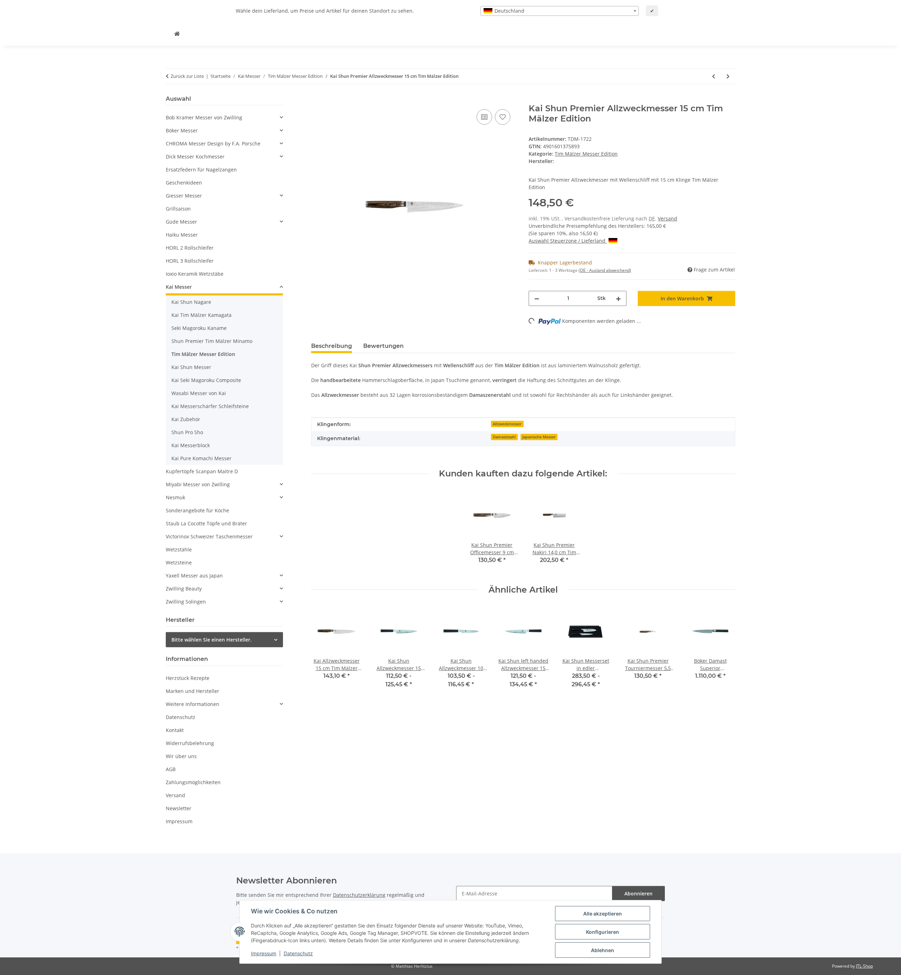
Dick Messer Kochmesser (195, 156)
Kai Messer (179, 286)
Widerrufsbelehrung (190, 743)
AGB (171, 769)
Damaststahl (504, 437)
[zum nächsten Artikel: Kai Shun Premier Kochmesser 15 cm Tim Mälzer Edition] (728, 76)
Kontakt (175, 730)
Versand (667, 218)
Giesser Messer (184, 195)
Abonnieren (638, 893)
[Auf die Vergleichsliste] (484, 117)
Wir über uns (181, 756)
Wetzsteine (179, 562)
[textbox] (559, 10)
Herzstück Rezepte (187, 678)
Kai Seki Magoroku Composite (206, 380)
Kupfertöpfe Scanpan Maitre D (202, 471)
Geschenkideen (184, 182)
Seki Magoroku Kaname (199, 328)
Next (724, 652)
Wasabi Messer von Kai (198, 393)
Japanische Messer (539, 437)
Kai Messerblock (190, 445)
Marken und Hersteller (192, 691)
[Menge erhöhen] (618, 298)
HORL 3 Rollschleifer (190, 260)
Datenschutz (298, 953)
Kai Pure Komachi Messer (201, 458)
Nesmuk (175, 497)
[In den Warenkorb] (316, 100)
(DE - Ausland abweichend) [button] (605, 270)
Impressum (263, 953)
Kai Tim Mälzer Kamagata (201, 315)
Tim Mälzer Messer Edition (586, 153)
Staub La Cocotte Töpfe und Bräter (206, 523)
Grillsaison (178, 208)
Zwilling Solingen (186, 601)
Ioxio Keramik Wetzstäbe (194, 273)
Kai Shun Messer (191, 367)
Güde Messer (181, 221)
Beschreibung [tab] (331, 346)
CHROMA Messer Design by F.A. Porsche (213, 143)
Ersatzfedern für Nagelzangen (201, 169)
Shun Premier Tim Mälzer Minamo (211, 341)
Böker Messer (182, 130)
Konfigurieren (602, 932)
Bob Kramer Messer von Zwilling (204, 117)
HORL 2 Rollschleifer (190, 247)
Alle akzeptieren (602, 914)
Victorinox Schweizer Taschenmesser (209, 536)
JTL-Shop (864, 966)
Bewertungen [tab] (383, 346)
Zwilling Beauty (184, 588)
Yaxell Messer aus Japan (194, 575)
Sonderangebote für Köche (197, 510)
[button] (224, 117)
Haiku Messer (182, 234)
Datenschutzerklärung (359, 895)
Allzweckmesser (507, 423)
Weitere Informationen (192, 704)
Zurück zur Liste (187, 76)
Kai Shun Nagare (191, 302)
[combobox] (559, 11)
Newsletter (178, 808)
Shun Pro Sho (187, 432)
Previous (322, 652)
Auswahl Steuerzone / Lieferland (568, 240)
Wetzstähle (179, 549)
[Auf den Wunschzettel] (502, 117)
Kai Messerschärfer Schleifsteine (210, 406)
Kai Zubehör (185, 419)
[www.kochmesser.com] (177, 33)
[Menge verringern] (536, 298)
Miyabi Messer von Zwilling (198, 484)
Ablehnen (602, 950)
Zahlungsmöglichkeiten (193, 782)
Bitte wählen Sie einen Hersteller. (211, 639)
